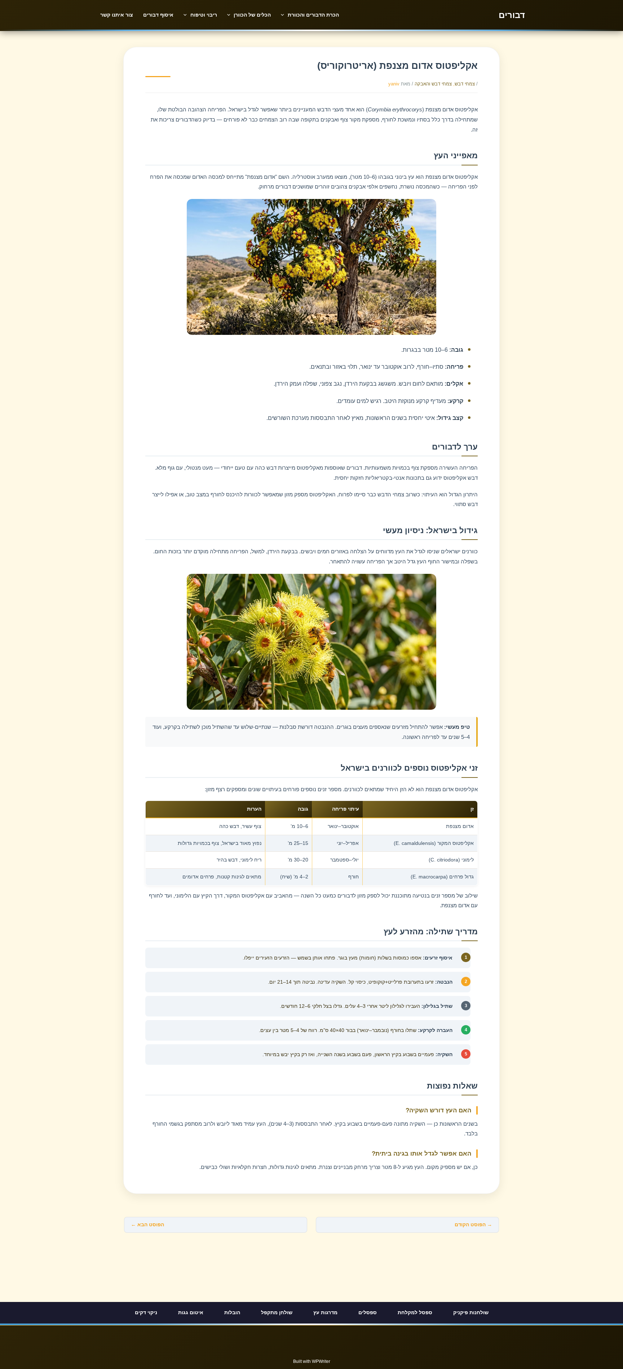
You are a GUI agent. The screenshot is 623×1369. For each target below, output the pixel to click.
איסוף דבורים (158, 15)
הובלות (232, 1312)
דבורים (512, 15)
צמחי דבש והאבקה (433, 84)
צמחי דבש (465, 84)
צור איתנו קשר (116, 15)
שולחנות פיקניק (471, 1312)
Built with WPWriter (311, 1361)
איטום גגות (190, 1312)
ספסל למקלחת (415, 1312)
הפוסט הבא (147, 1224)
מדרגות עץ (325, 1312)
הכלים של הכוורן (252, 15)
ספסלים (367, 1312)
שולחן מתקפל (276, 1312)
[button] (284, 15)
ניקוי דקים (146, 1312)
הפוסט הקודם (473, 1224)
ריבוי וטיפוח (203, 15)
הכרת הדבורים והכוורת (313, 15)
